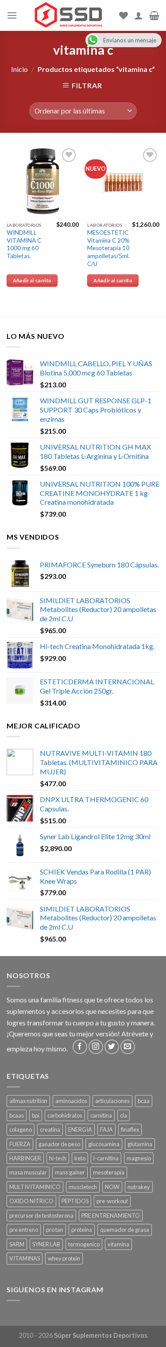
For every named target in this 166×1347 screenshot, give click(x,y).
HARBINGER (25, 1158)
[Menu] (12, 15)
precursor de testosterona (41, 1215)
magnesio (139, 1158)
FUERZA (20, 1144)
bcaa (144, 1100)
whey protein (64, 1258)
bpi (35, 1115)
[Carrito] (154, 15)
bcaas (16, 1115)
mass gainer (70, 1172)
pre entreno (23, 1229)
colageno (20, 1129)
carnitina (101, 1115)
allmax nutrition (28, 1100)
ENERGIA (80, 1129)
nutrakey (138, 1186)
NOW (112, 1186)
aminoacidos (71, 1100)
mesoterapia (108, 1172)
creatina (50, 1129)
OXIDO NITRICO (31, 1200)
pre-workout (112, 1200)
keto (79, 1158)
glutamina (139, 1144)
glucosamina (104, 1144)
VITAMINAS (24, 1258)
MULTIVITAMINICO (35, 1186)
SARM (16, 1244)
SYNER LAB (46, 1244)
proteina (81, 1229)
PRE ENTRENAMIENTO (110, 1215)
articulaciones (112, 1100)
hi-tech (57, 1158)
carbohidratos (64, 1115)
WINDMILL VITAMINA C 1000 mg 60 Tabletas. (24, 244)
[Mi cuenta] (138, 15)
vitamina (118, 1244)
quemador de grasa (124, 1229)
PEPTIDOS (75, 1200)
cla (123, 1115)
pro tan (54, 1229)
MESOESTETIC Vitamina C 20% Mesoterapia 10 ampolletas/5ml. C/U (108, 248)
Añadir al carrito (32, 280)
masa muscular (28, 1172)
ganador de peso (59, 1144)
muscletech (83, 1186)
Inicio (19, 69)
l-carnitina (106, 1158)
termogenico (84, 1244)
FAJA (106, 1129)
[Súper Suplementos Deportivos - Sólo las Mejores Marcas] (68, 15)
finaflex (130, 1129)
